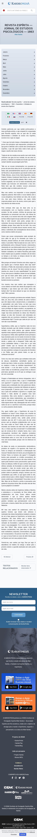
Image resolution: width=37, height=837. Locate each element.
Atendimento (18, 766)
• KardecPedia (18, 740)
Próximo (29, 557)
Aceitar (22, 834)
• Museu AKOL (18, 757)
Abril (4, 63)
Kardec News (18, 769)
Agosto (5, 78)
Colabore (18, 763)
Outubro (5, 85)
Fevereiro (6, 56)
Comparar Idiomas (14, 122)
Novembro (6, 89)
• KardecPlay (19, 743)
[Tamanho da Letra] (22, 122)
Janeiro (5, 52)
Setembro (6, 82)
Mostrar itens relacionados (25, 567)
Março (5, 59)
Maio (4, 67)
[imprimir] (26, 122)
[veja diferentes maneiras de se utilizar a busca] (4, 10)
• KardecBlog (18, 746)
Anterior (7, 557)
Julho (4, 74)
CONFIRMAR (18, 615)
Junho (5, 71)
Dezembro (6, 93)
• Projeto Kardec (18, 755)
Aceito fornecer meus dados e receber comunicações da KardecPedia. (19, 623)
